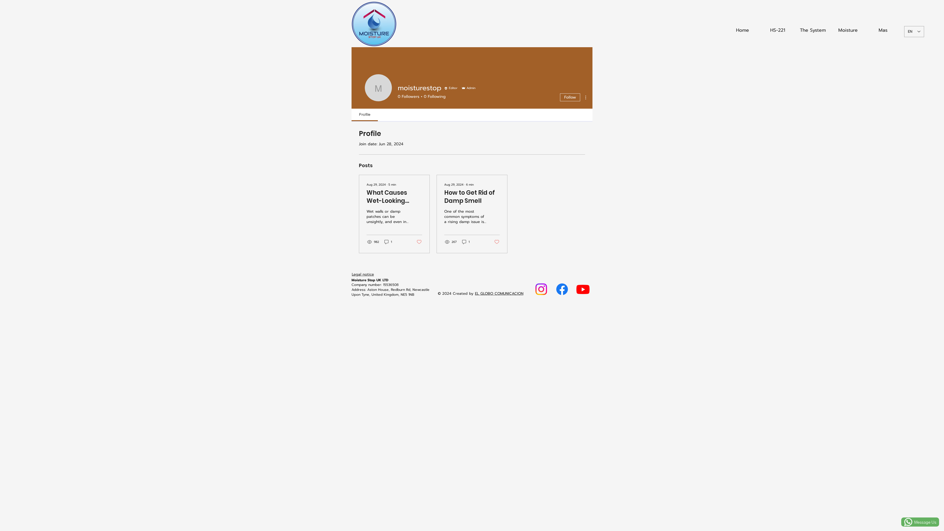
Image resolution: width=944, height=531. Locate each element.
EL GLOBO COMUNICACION (499, 293)
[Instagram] (541, 289)
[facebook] (562, 289)
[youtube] (583, 289)
